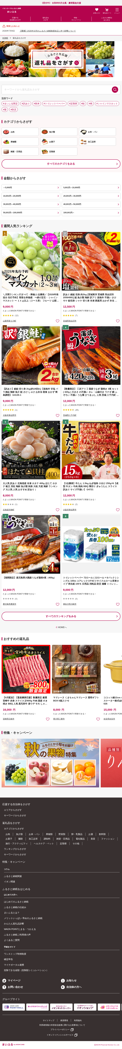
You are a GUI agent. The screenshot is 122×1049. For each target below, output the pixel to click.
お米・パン (34, 834)
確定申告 (8, 959)
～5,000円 (7, 187)
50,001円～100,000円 (12, 213)
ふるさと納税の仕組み (15, 907)
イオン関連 (9, 881)
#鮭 (83, 103)
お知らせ (71, 980)
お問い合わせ (15, 987)
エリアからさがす (13, 810)
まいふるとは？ (12, 912)
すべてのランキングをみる (61, 616)
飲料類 (102, 834)
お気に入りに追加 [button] (57, 321)
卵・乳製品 (76, 834)
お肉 (8, 834)
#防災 (13, 109)
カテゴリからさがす (14, 828)
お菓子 (9, 838)
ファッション (108, 838)
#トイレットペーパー (54, 103)
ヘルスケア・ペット (44, 843)
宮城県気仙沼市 (69, 321)
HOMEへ (62, 627)
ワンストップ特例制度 (15, 954)
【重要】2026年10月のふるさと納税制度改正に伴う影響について (48, 31)
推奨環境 (64, 1020)
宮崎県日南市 (8, 719)
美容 (93, 838)
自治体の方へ (74, 987)
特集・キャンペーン (76, 19)
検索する (115, 89)
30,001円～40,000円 (12, 204)
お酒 (90, 834)
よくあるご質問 (12, 940)
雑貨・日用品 (63, 838)
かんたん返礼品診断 (14, 923)
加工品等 (33, 838)
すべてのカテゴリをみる (61, 163)
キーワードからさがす (15, 815)
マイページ (14, 980)
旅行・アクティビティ (17, 843)
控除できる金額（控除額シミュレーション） (26, 970)
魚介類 (19, 834)
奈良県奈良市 (109, 719)
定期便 (63, 843)
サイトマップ (48, 1020)
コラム (7, 869)
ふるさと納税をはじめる (106, 19)
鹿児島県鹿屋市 (9, 604)
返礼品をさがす (46, 19)
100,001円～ (68, 213)
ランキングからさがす (15, 849)
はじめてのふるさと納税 (16, 901)
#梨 (5, 109)
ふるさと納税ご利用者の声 (17, 934)
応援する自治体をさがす (15, 19)
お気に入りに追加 (48, 719)
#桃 (90, 103)
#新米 (37, 103)
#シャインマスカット (107, 103)
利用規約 (78, 1020)
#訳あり (26, 103)
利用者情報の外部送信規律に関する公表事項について (62, 1025)
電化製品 (80, 838)
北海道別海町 (8, 510)
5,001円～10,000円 (71, 187)
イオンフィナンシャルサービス (60, 1035)
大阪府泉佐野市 (9, 415)
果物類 (49, 834)
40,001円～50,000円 (72, 204)
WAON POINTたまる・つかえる (20, 929)
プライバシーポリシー (60, 1029)
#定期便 (73, 103)
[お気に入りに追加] (57, 321)
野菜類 (62, 834)
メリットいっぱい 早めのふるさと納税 (23, 918)
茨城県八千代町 (69, 415)
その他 (76, 843)
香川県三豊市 (59, 719)
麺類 (20, 838)
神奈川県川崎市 (69, 604)
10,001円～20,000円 (12, 196)
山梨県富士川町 (9, 321)
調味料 (47, 838)
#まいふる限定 (10, 103)
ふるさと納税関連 (13, 876)
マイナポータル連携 (14, 965)
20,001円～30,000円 (72, 196)
